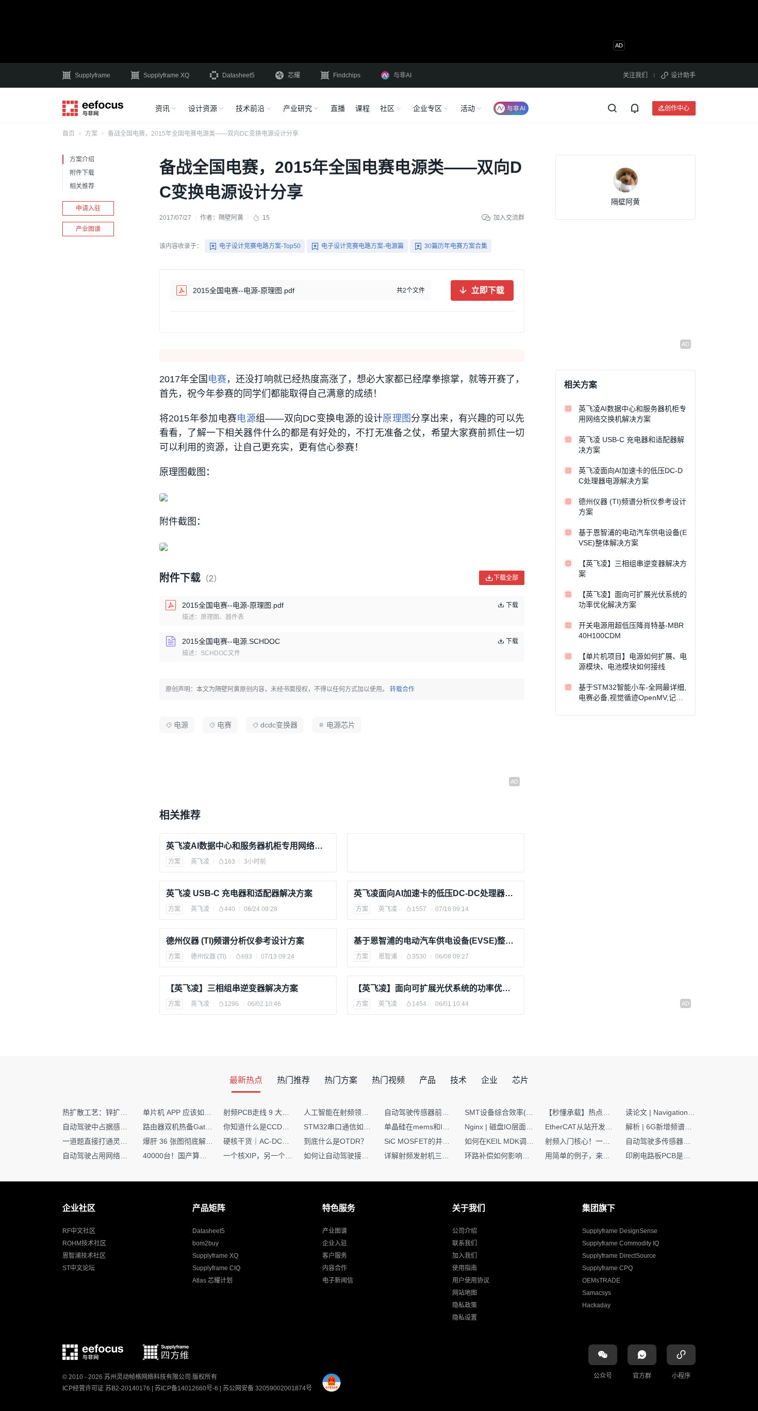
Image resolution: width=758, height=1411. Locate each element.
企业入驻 (334, 1243)
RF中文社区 (78, 1231)
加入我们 (464, 1255)
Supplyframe (92, 75)
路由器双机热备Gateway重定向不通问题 (208, 1127)
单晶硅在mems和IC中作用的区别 (437, 1127)
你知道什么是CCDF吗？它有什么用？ (283, 1127)
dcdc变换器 (279, 725)
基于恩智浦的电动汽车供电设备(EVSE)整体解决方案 (436, 940)
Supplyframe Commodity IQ (620, 1243)
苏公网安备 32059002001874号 (267, 1388)
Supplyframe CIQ (216, 1268)
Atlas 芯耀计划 (212, 1280)
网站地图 (464, 1292)
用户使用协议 (470, 1280)
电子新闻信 (337, 1280)
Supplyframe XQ (166, 75)
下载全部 (505, 577)
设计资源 (202, 108)
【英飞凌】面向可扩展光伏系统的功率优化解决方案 (436, 988)
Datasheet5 (238, 75)
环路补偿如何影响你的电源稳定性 (519, 1155)
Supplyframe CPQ (607, 1268)
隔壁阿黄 (231, 217)
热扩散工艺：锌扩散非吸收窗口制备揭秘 (127, 1112)
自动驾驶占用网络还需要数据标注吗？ (123, 1155)
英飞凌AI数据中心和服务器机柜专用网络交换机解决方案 (248, 845)
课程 (362, 108)
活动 (467, 108)
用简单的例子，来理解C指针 (591, 1155)
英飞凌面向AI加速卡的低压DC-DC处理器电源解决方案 (436, 893)
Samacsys (596, 1292)
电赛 (217, 379)
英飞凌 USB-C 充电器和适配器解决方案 (239, 893)
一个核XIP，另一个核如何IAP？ (274, 1155)
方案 (91, 133)
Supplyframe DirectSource (619, 1255)
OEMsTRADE (601, 1280)
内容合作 (334, 1268)
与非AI (402, 75)
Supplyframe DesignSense (619, 1231)
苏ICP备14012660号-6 (186, 1388)
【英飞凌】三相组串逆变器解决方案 (232, 988)
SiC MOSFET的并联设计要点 (431, 1141)
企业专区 (427, 108)
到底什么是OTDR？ (336, 1141)
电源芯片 (340, 725)
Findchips (346, 75)
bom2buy (205, 1243)
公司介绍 (464, 1231)
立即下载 (487, 290)
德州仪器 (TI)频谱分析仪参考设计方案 (235, 940)
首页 (68, 133)
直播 (338, 108)
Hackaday (596, 1305)
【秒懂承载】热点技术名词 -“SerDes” (605, 1112)
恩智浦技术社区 (84, 1255)
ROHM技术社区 (84, 1243)
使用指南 (464, 1268)
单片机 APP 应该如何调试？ (188, 1112)
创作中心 (677, 108)
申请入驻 (88, 208)
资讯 (162, 108)
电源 (246, 418)
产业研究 (297, 108)
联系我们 (464, 1243)
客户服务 (334, 1255)
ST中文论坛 (78, 1268)
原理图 (397, 418)
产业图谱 (88, 229)
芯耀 (294, 75)
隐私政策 (464, 1305)
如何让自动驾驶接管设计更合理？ (358, 1155)
